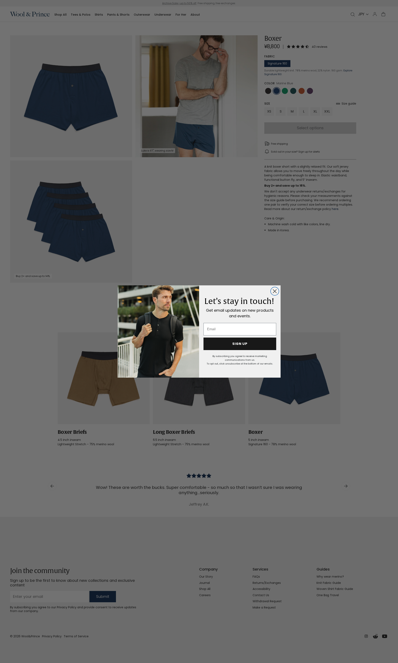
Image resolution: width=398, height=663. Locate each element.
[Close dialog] (275, 291)
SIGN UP (239, 343)
